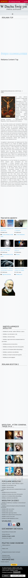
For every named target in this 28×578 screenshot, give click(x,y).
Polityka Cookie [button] (14, 570)
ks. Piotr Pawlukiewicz (20, 234)
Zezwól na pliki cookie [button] (17, 575)
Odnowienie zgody (6, 555)
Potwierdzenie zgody (6, 557)
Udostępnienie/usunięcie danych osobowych (11, 552)
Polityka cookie (5, 548)
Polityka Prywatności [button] (7, 572)
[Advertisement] (14, 34)
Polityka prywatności (6, 545)
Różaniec (18, 254)
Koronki (3, 234)
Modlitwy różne (19, 274)
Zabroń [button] (6, 575)
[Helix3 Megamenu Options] (12, 14)
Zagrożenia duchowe (6, 274)
